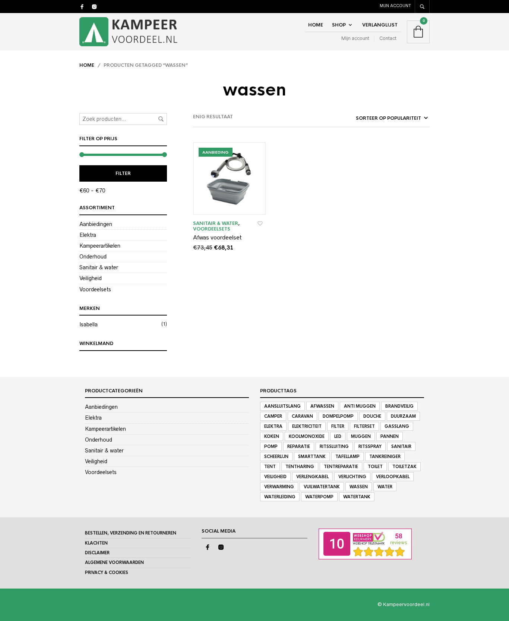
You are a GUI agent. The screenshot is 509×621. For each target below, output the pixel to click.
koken (271, 436)
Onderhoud (93, 257)
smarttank (312, 456)
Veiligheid (90, 278)
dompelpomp (338, 416)
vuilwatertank (322, 486)
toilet (375, 466)
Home (315, 25)
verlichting (352, 476)
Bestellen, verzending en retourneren (130, 533)
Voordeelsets (95, 289)
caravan (302, 416)
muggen (361, 436)
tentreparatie (341, 466)
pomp (271, 446)
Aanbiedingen (95, 224)
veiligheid (275, 476)
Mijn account (395, 5)
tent (270, 466)
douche (372, 416)
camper (273, 416)
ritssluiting (334, 446)
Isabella (88, 324)
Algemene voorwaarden (114, 562)
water (384, 486)
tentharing (299, 466)
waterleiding (279, 496)
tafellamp (347, 456)
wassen (359, 486)
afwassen (322, 406)
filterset (364, 426)
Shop (339, 25)
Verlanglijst (380, 25)
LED (337, 436)
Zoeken (161, 119)
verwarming (279, 486)
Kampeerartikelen (99, 246)
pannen (389, 436)
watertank (356, 496)
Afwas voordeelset (217, 237)
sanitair (401, 446)
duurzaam (403, 416)
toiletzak (404, 466)
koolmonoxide (307, 436)
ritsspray (370, 446)
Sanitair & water (98, 267)
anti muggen (360, 406)
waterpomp (319, 496)
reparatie (298, 446)
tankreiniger (385, 456)
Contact (387, 38)
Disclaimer (97, 552)
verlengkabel (312, 476)
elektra (273, 426)
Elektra (87, 235)
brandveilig (399, 406)
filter (337, 426)
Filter (123, 173)
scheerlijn (276, 456)
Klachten (96, 543)
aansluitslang (282, 406)
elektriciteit (307, 426)
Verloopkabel (393, 476)
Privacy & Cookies (106, 572)
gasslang (397, 426)
